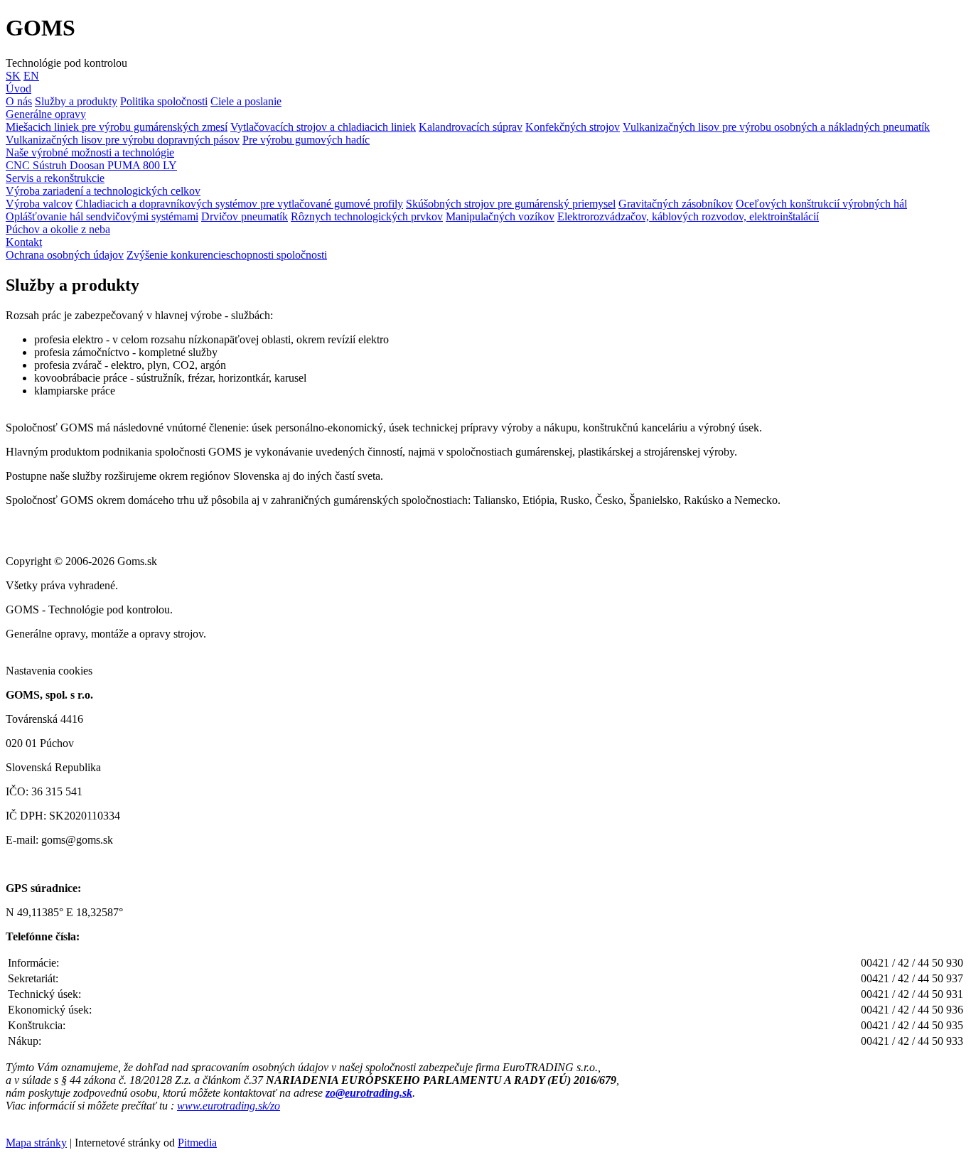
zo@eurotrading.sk (369, 1093)
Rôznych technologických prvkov (367, 216)
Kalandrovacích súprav (470, 127)
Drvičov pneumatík (244, 216)
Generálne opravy (46, 114)
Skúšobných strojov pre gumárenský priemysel (511, 204)
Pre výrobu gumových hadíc (306, 140)
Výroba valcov (39, 204)
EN (31, 76)
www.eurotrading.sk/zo (228, 1106)
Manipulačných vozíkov (500, 216)
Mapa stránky (36, 1143)
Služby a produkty (76, 101)
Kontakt (24, 242)
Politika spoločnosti (164, 101)
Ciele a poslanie (245, 101)
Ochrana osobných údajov (65, 255)
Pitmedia (197, 1143)
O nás (19, 101)
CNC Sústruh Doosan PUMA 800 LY (91, 165)
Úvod (18, 88)
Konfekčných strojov (572, 127)
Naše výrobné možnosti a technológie (90, 152)
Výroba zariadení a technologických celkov (103, 191)
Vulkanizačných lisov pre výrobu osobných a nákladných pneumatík (776, 127)
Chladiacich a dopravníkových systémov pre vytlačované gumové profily (239, 204)
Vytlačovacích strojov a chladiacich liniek (323, 127)
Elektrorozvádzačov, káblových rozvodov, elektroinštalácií (688, 216)
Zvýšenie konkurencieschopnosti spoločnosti (227, 255)
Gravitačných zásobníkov (675, 204)
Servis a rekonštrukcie (55, 178)
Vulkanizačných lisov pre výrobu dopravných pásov (123, 140)
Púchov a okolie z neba (58, 229)
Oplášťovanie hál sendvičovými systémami (102, 216)
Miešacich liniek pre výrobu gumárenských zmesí (116, 127)
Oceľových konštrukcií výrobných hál (821, 204)
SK (13, 76)
